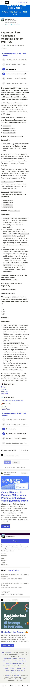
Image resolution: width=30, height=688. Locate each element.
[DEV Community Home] (7, 2)
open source (17, 675)
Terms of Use (15, 673)
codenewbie (19, 45)
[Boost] (23, 685)
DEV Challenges (12, 658)
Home (5, 658)
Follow (15, 541)
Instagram (4, 394)
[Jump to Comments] (11, 685)
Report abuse (21, 467)
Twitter (3, 387)
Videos (10, 661)
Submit (7, 462)
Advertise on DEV (18, 663)
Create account (23, 2)
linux (3, 45)
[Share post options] (27, 685)
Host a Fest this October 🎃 (14, 632)
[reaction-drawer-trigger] (4, 685)
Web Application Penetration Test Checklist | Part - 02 (15, 576)
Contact (12, 668)
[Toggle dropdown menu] (27, 473)
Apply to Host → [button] (8, 645)
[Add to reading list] (17, 685)
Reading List (22, 658)
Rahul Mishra (9, 19)
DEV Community (6, 652)
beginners (10, 45)
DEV (8, 677)
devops (4, 48)
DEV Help (9, 663)
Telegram (4, 391)
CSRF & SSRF (12, 593)
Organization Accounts (9, 665)
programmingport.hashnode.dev (12, 24)
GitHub (3, 407)
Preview (16, 462)
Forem (8, 675)
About (6, 668)
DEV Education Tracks (20, 661)
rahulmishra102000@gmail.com (12, 400)
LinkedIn (4, 389)
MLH (24, 668)
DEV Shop (18, 668)
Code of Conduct (10, 467)
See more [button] (6, 526)
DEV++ (5, 661)
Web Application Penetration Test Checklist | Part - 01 (15, 585)
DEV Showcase (22, 665)
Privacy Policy (20, 670)
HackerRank (5, 409)
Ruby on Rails (19, 678)
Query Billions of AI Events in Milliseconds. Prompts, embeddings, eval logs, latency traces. (14, 496)
